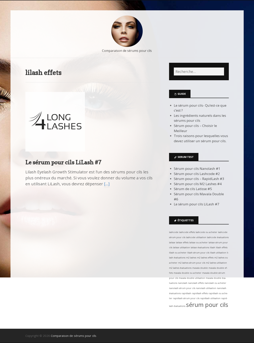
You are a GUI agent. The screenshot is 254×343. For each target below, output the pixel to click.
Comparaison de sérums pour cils (127, 50)
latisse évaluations (200, 247)
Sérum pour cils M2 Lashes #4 (198, 184)
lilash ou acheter (178, 252)
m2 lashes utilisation (216, 262)
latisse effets (182, 242)
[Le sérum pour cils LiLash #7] (55, 154)
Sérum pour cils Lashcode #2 (197, 173)
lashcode (173, 232)
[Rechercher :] (199, 71)
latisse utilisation (181, 247)
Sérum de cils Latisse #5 (193, 188)
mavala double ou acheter (187, 273)
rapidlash (186, 293)
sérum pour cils (207, 305)
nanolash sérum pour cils (182, 288)
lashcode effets (187, 232)
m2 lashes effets (205, 257)
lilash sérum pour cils (198, 252)
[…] (107, 183)
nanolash (182, 283)
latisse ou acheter (198, 242)
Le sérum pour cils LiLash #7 (63, 162)
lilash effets (221, 247)
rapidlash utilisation (210, 298)
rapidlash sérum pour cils (186, 298)
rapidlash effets (200, 293)
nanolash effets (196, 283)
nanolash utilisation (206, 288)
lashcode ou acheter (206, 232)
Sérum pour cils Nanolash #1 (197, 168)
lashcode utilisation (196, 237)
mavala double (200, 268)
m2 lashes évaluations (180, 268)
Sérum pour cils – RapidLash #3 (199, 178)
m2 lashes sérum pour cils (191, 262)
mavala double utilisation (192, 278)
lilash (212, 247)
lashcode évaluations (218, 237)
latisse (172, 242)
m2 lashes (191, 257)
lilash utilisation (218, 252)
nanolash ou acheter (215, 283)
